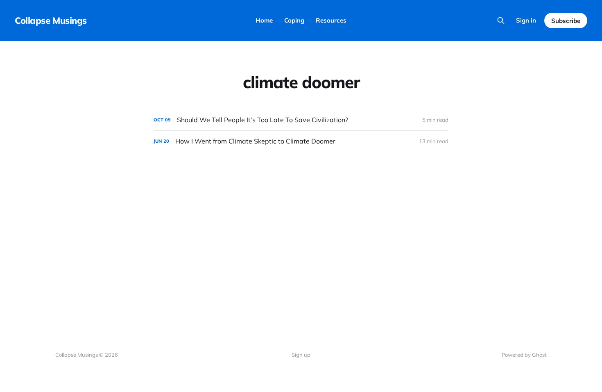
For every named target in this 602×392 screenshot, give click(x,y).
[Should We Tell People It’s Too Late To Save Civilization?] (301, 119)
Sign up (301, 354)
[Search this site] (501, 20)
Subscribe (565, 21)
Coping (294, 20)
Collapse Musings (51, 20)
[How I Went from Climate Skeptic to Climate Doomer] (301, 141)
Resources (331, 20)
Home (264, 20)
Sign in (526, 20)
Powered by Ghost (524, 354)
